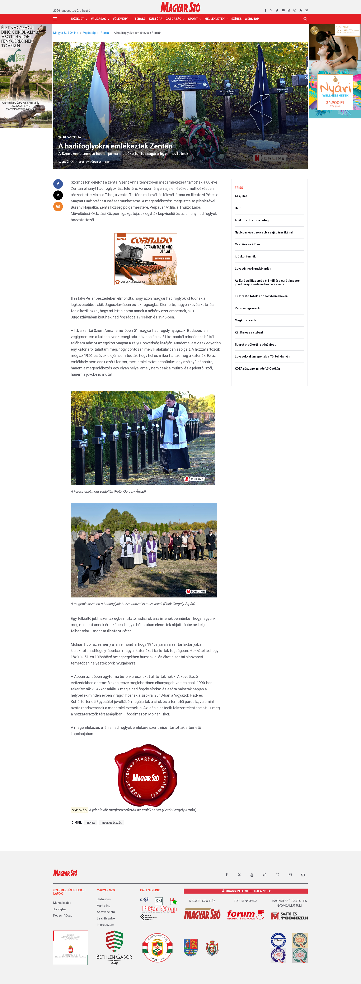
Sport (193, 18)
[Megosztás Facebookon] (58, 184)
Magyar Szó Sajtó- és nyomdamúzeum (289, 903)
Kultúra (155, 18)
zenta (90, 822)
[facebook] (265, 10)
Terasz (140, 18)
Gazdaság (173, 18)
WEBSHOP (252, 18)
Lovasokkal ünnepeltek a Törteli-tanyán (262, 356)
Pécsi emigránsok (247, 308)
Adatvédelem (106, 912)
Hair (238, 208)
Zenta (105, 32)
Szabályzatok (106, 918)
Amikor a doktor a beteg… (253, 220)
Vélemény (120, 18)
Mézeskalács (62, 903)
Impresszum (105, 925)
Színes (236, 18)
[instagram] (288, 10)
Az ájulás (241, 196)
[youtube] (283, 10)
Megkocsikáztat (246, 320)
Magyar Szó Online (65, 32)
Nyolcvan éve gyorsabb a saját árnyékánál (264, 232)
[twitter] (271, 10)
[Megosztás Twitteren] (58, 195)
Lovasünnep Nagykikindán (253, 268)
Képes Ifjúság (62, 915)
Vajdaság (98, 18)
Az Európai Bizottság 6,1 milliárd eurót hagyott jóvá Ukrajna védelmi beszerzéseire (267, 282)
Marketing (103, 906)
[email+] (303, 875)
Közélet (77, 18)
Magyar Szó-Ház (202, 901)
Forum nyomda (245, 901)
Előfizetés (104, 899)
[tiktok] (277, 10)
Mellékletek (215, 18)
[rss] (300, 10)
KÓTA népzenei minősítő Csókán (257, 368)
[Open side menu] (55, 19)
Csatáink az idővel (248, 244)
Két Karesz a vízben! (249, 332)
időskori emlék (245, 256)
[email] (306, 10)
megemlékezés (112, 822)
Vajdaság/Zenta (69, 137)
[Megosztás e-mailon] (58, 206)
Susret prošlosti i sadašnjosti (256, 344)
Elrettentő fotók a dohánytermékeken (261, 296)
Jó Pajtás (59, 909)
